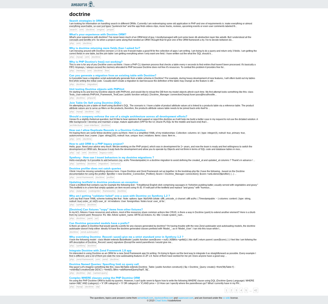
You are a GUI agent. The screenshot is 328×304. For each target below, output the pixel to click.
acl (96, 218)
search (73, 29)
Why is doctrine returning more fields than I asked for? (104, 48)
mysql (79, 57)
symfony (80, 163)
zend (105, 259)
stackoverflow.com (163, 298)
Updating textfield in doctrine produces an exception (103, 182)
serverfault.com (145, 298)
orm (82, 29)
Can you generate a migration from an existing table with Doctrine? (112, 75)
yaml (90, 218)
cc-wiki (226, 298)
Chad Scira (161, 300)
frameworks (109, 191)
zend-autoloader (89, 232)
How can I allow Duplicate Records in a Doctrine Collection (107, 130)
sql (78, 152)
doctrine (90, 29)
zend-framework (84, 177)
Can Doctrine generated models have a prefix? (99, 223)
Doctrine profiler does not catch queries (95, 168)
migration (92, 84)
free (107, 70)
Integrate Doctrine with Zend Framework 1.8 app (100, 250)
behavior (115, 163)
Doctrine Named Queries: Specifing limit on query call (104, 264)
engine (100, 29)
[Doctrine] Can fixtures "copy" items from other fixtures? (106, 209)
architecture (76, 125)
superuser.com (185, 298)
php (72, 43)
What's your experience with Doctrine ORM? (97, 34)
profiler (110, 177)
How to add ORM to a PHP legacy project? (96, 143)
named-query (100, 273)
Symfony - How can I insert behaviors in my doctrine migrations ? (111, 157)
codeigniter (94, 191)
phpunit (91, 98)
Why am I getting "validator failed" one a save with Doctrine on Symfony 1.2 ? (119, 195)
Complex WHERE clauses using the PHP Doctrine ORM (104, 277)
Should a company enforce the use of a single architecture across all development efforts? (128, 116)
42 (255, 290)
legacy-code (106, 152)
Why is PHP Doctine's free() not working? (96, 61)
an (84, 4)
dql (97, 111)
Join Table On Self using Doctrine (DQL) (95, 102)
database (81, 191)
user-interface (92, 125)
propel (110, 29)
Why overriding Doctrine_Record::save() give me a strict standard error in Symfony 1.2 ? (126, 236)
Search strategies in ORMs (86, 20)
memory (80, 70)
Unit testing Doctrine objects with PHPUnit (96, 89)
